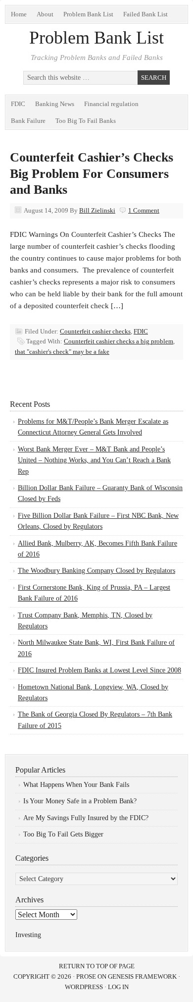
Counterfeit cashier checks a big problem (118, 341)
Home (19, 14)
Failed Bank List (145, 14)
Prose (86, 976)
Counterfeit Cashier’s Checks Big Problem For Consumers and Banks (91, 173)
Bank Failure (28, 120)
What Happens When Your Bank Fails (76, 784)
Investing (28, 935)
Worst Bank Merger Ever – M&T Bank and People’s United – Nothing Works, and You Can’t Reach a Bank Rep (94, 460)
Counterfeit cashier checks (95, 331)
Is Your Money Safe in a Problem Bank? (80, 801)
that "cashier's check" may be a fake (62, 351)
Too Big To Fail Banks (85, 120)
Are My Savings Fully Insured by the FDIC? (85, 818)
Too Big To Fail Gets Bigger (63, 834)
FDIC (18, 104)
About (45, 14)
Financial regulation (111, 104)
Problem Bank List (88, 14)
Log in (118, 987)
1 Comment (143, 210)
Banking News (54, 104)
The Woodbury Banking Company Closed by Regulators (96, 570)
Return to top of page (97, 966)
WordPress (84, 987)
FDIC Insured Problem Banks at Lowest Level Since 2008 (99, 670)
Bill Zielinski (97, 210)
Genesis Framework (142, 976)
